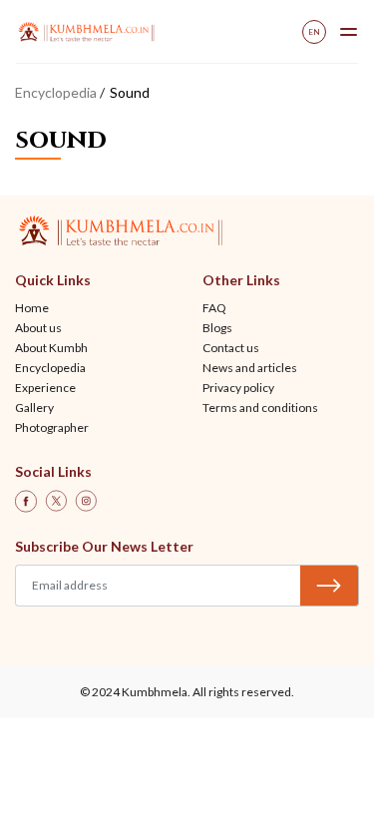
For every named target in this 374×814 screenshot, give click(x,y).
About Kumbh (51, 347)
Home (32, 307)
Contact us (230, 347)
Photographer (52, 427)
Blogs (217, 327)
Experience (45, 387)
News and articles (249, 367)
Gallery (34, 407)
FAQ (214, 307)
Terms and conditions (260, 407)
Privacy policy (238, 387)
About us (38, 327)
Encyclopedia (56, 92)
